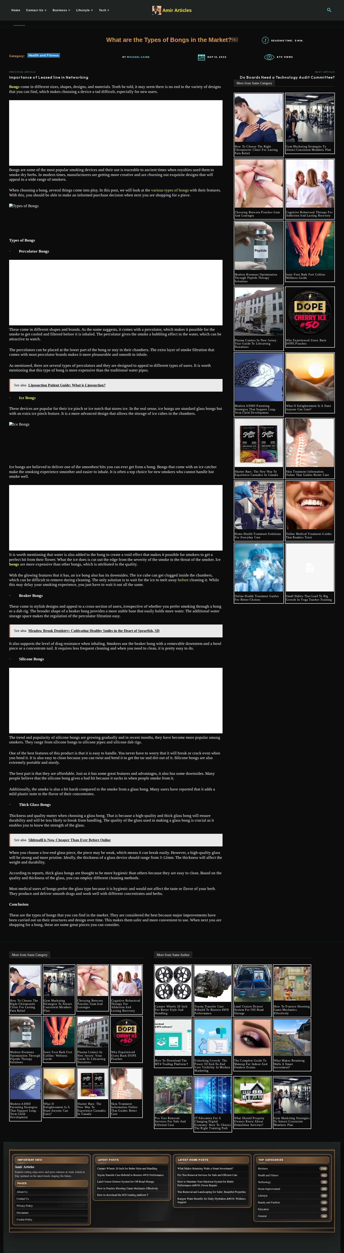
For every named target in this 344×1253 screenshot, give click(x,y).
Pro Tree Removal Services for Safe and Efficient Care (170, 1122)
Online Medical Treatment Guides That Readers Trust (309, 535)
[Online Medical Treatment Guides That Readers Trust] (310, 505)
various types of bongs (170, 190)
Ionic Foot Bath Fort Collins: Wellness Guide (306, 276)
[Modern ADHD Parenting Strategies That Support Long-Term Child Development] (259, 377)
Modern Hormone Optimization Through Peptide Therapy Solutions (256, 278)
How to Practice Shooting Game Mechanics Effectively (292, 1010)
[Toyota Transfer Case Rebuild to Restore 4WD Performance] (212, 983)
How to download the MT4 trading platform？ (172, 1062)
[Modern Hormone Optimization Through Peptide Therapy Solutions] (259, 246)
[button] (329, 10)
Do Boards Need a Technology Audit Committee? (287, 77)
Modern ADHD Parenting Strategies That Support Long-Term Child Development (255, 409)
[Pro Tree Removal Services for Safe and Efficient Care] (173, 1095)
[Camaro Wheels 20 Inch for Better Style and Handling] (173, 983)
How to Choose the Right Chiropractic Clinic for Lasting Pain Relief (256, 150)
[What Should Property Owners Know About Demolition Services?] (252, 1095)
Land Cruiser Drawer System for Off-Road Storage (249, 1010)
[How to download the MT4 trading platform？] (173, 1037)
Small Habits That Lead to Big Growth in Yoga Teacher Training (309, 598)
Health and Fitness (44, 55)
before (183, 580)
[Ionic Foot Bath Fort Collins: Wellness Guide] (310, 246)
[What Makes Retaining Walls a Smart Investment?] (292, 1037)
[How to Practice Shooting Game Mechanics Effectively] (292, 983)
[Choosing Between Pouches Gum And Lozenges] (259, 183)
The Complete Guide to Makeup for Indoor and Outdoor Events (250, 1064)
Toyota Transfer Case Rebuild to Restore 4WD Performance (211, 1010)
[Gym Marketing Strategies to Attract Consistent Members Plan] (310, 118)
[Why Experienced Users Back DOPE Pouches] (310, 311)
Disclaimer (23, 1212)
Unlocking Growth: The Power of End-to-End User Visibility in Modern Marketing (212, 1065)
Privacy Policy (25, 1205)
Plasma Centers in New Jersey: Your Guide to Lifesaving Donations (256, 344)
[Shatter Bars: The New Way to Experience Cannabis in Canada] (259, 443)
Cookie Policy (24, 1219)
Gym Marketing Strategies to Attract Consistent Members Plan (308, 148)
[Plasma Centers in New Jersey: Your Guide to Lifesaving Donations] (259, 311)
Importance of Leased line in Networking (49, 77)
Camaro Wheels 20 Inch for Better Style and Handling (171, 1010)
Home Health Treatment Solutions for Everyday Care (258, 535)
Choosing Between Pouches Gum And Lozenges (257, 214)
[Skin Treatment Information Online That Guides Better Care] (310, 443)
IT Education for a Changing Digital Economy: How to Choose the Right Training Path (212, 1123)
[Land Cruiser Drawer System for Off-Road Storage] (252, 983)
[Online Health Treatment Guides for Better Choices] (259, 568)
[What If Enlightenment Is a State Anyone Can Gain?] (310, 377)
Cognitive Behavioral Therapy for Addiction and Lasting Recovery (309, 214)
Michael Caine (138, 57)
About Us (22, 1192)
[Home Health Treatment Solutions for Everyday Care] (259, 505)
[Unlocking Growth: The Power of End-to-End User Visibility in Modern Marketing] (212, 1037)
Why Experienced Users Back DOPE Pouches (306, 342)
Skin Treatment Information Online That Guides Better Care (307, 473)
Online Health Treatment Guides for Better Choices (257, 598)
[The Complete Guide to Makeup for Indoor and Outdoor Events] (252, 1037)
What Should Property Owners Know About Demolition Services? (249, 1122)
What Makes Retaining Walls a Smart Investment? (289, 1064)
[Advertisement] (116, 133)
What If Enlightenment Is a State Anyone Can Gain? (308, 407)
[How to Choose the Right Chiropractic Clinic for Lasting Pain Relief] (259, 118)
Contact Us (23, 1198)
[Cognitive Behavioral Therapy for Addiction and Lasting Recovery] (310, 183)
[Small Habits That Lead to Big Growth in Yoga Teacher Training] (310, 568)
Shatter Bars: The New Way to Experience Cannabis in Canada (256, 473)
